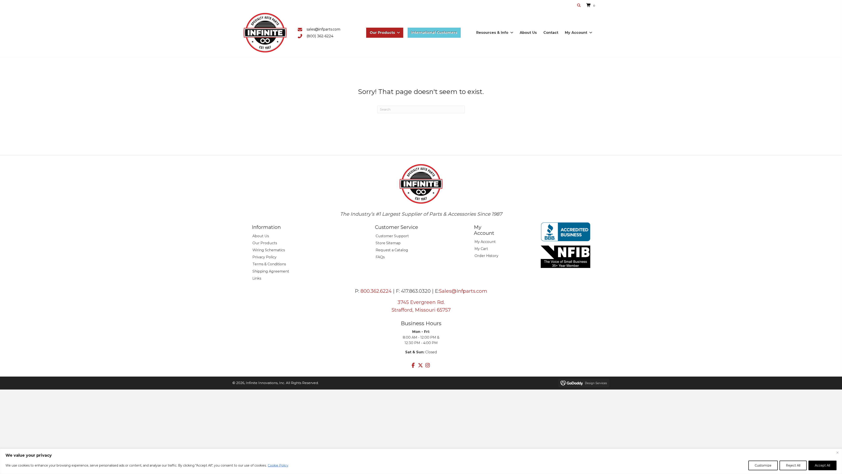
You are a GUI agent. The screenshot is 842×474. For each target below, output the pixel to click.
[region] (421, 461)
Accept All (822, 465)
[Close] (837, 452)
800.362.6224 (376, 291)
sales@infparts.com (323, 29)
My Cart (481, 249)
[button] (413, 365)
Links (256, 278)
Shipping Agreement (270, 271)
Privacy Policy (264, 257)
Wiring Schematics (268, 250)
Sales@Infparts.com (463, 291)
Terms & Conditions (269, 264)
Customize (763, 465)
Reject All (793, 465)
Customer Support (392, 236)
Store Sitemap (388, 243)
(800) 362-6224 (320, 36)
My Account (485, 242)
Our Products (264, 243)
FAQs (380, 257)
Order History (486, 256)
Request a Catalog (392, 250)
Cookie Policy (278, 465)
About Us (260, 236)
